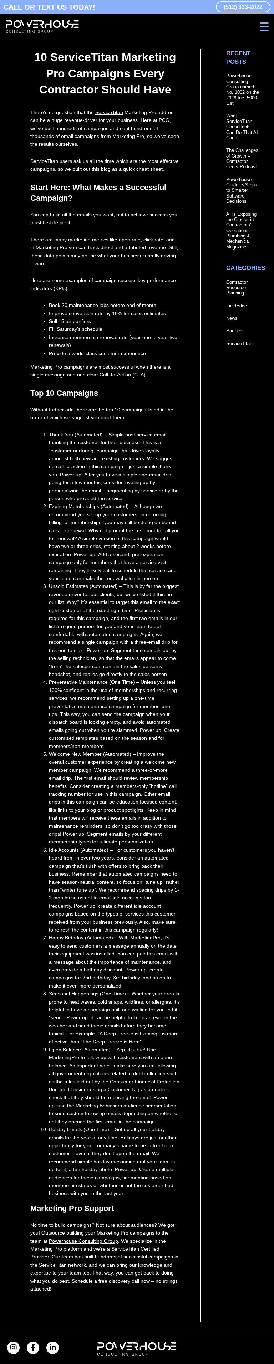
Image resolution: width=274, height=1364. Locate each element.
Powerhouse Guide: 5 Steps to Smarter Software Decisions (241, 190)
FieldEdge (236, 305)
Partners (235, 330)
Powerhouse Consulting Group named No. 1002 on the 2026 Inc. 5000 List (242, 89)
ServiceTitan (109, 112)
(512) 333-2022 (243, 7)
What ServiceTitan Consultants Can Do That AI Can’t (242, 126)
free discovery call (118, 1281)
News (232, 318)
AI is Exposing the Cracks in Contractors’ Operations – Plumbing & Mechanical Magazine (241, 230)
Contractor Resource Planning (237, 288)
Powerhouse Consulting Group (83, 1241)
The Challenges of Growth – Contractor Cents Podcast (242, 158)
